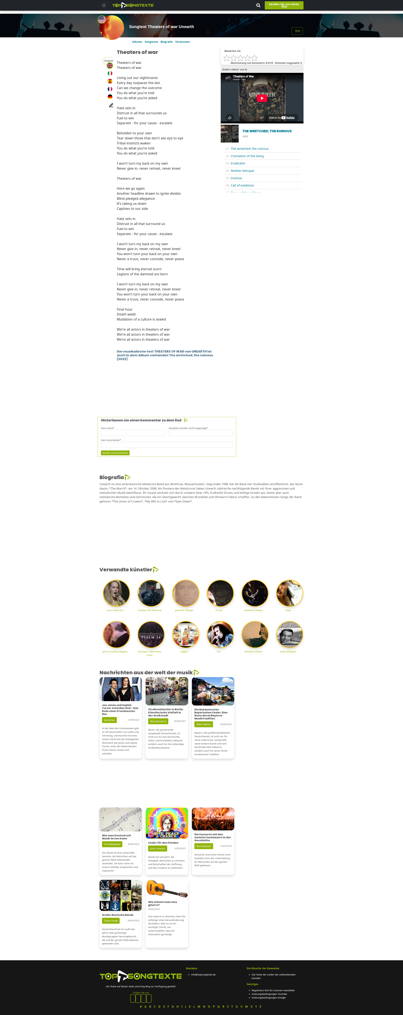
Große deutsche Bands (117, 915)
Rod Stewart (203, 846)
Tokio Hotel (111, 920)
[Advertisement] (193, 384)
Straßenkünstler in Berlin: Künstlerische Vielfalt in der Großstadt (166, 712)
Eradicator (238, 163)
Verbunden (182, 42)
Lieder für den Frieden (163, 843)
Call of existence (242, 185)
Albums (137, 42)
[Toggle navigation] (103, 5)
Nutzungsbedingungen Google (269, 997)
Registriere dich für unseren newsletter (273, 990)
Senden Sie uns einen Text (284, 5)
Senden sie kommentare (115, 452)
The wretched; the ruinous (250, 148)
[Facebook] (133, 998)
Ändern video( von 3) (234, 69)
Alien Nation (203, 724)
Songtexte (151, 42)
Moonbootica (158, 721)
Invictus (236, 178)
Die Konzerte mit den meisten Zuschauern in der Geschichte (212, 837)
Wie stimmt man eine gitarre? (162, 903)
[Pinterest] (138, 998)
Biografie (167, 42)
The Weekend (112, 844)
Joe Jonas (109, 720)
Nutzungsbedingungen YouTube (269, 993)
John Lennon (157, 848)
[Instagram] (143, 998)
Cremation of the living (247, 156)
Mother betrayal (242, 171)
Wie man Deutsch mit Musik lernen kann (116, 837)
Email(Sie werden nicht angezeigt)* (188, 428)
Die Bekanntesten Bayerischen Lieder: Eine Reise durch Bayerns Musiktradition (211, 714)
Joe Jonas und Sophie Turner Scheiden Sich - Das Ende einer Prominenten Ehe (120, 709)
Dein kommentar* (111, 440)
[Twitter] (149, 998)
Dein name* (107, 428)
